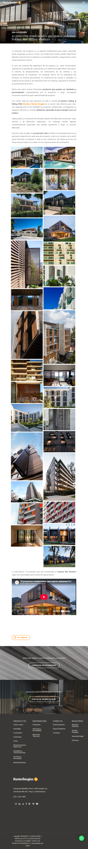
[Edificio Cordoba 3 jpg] (59, 337)
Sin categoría (19, 32)
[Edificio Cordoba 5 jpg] (27, 335)
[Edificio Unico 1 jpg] (27, 456)
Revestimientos (19, 762)
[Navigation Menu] (84, 3)
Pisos (15, 741)
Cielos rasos (18, 725)
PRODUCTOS (19, 721)
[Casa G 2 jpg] (59, 229)
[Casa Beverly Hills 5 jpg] (27, 205)
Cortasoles (17, 733)
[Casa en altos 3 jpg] (59, 157)
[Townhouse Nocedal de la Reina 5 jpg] (59, 556)
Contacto (56, 733)
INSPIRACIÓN (39, 721)
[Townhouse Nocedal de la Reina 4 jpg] (59, 534)
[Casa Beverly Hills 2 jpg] (59, 203)
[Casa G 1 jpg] (27, 264)
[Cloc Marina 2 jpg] (59, 253)
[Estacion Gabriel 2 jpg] (27, 491)
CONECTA (58, 721)
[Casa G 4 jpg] (27, 229)
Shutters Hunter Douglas (34, 104)
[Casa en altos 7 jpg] (59, 179)
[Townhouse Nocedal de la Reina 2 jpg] (27, 536)
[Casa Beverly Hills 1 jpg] (27, 181)
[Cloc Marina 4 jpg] (59, 298)
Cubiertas (17, 737)
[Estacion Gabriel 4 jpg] (27, 513)
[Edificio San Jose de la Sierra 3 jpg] (27, 418)
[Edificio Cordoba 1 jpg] (27, 299)
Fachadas (17, 729)
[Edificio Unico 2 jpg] (59, 477)
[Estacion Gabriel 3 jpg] (59, 512)
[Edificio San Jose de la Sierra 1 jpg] (59, 397)
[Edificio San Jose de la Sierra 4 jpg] (59, 419)
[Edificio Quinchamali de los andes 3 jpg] (27, 392)
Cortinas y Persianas (17, 757)
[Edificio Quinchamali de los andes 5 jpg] (59, 375)
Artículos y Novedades (37, 729)
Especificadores (59, 729)
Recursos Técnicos (36, 735)
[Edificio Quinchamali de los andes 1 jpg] (27, 370)
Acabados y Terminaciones (19, 752)
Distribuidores (59, 725)
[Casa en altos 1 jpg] (27, 157)
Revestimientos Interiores (19, 746)
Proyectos (36, 725)
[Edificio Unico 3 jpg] (59, 441)
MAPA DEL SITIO (21, 838)
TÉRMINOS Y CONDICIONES (30, 836)
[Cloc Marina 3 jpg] (59, 276)
